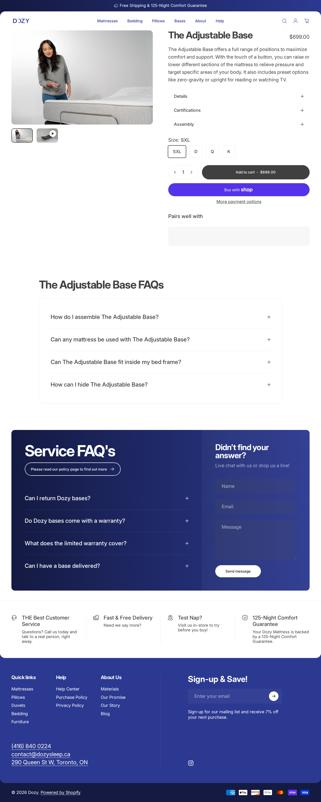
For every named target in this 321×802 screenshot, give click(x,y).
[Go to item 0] (22, 135)
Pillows (18, 697)
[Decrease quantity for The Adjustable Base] (173, 172)
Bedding (19, 713)
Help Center (68, 688)
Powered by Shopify (61, 792)
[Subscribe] (273, 696)
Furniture (20, 721)
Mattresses (22, 688)
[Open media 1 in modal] (82, 77)
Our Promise (113, 697)
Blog (105, 713)
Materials (110, 688)
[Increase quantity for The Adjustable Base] (192, 172)
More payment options (238, 201)
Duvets (18, 705)
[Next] (140, 85)
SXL (177, 151)
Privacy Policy (70, 705)
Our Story (110, 705)
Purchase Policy (71, 697)
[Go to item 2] (47, 135)
